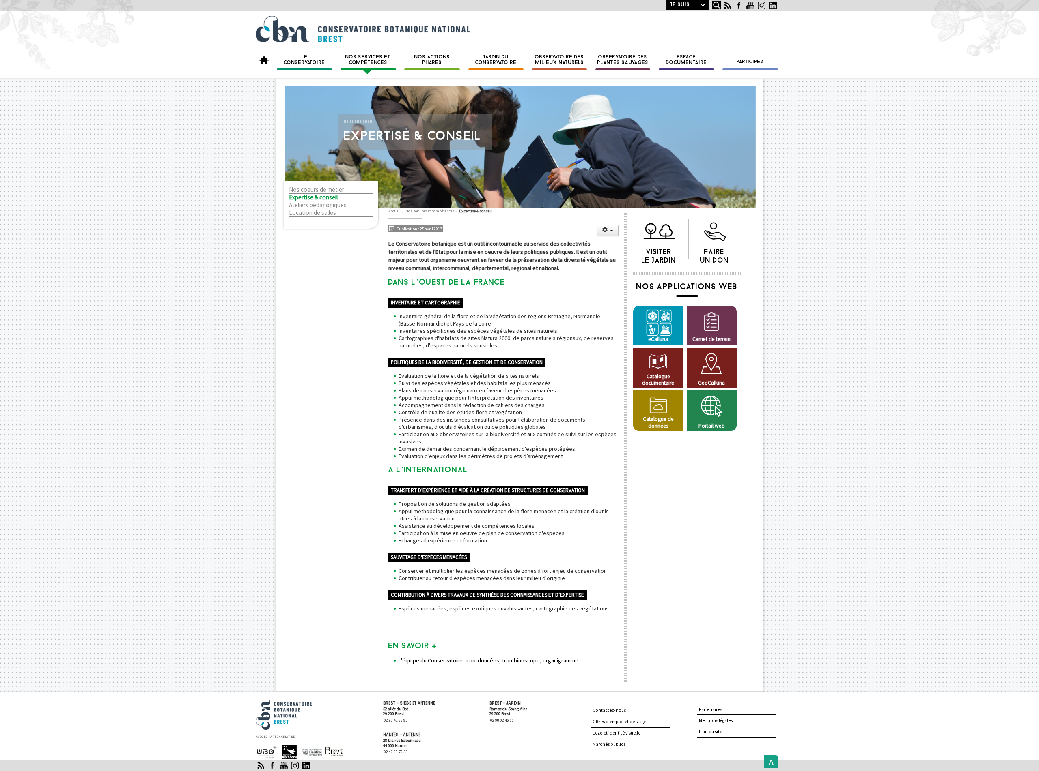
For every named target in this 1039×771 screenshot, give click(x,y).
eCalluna (658, 339)
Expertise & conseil (313, 197)
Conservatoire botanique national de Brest (293, 703)
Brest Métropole (332, 752)
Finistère (309, 748)
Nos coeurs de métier (316, 189)
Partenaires (710, 709)
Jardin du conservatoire (496, 60)
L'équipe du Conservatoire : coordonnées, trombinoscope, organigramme (488, 660)
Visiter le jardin (659, 254)
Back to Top (769, 762)
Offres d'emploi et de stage (619, 721)
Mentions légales (716, 720)
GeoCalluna (711, 382)
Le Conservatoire (304, 60)
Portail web (711, 425)
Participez (750, 62)
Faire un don (714, 254)
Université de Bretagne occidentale (266, 752)
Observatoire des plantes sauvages (623, 60)
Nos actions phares (432, 60)
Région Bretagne (286, 752)
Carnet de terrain (711, 339)
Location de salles (312, 212)
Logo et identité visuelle (616, 733)
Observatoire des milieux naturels (559, 60)
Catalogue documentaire (658, 379)
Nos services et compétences (368, 60)
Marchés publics (609, 744)
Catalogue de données (658, 422)
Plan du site (710, 732)
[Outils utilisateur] (608, 230)
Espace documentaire (686, 60)
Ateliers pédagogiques (318, 205)
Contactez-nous (609, 710)
